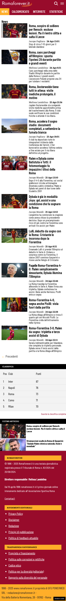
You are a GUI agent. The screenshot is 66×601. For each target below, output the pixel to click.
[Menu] (62, 3)
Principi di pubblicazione (21, 532)
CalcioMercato (20, 11)
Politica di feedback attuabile (23, 538)
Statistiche (56, 11)
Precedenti (10, 356)
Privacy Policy (15, 513)
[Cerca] (56, 3)
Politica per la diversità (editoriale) (26, 571)
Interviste (39, 11)
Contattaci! (10, 498)
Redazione (13, 526)
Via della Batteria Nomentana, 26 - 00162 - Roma (26, 597)
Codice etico (14, 565)
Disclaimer (13, 519)
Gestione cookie (59, 598)
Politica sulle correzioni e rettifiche (26, 559)
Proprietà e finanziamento (21, 553)
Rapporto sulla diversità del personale (27, 577)
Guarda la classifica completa (53, 413)
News (5, 11)
